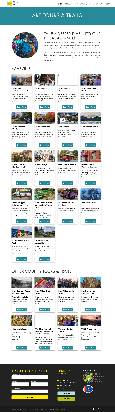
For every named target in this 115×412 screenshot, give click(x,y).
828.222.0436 (65, 385)
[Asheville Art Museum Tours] (68, 92)
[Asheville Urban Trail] (44, 130)
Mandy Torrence (60, 409)
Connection (69, 4)
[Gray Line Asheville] (68, 168)
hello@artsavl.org (66, 389)
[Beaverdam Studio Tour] (90, 130)
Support (107, 4)
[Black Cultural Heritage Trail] (22, 168)
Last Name (34, 381)
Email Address (16, 374)
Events (60, 4)
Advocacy (83, 4)
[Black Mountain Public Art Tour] (90, 294)
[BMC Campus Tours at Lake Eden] (22, 294)
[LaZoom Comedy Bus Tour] (68, 206)
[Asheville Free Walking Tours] (22, 130)
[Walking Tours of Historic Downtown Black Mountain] (44, 332)
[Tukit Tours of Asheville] (44, 244)
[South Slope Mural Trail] (22, 244)
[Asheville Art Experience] (44, 92)
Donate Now (66, 399)
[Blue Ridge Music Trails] (68, 294)
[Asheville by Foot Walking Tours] (90, 92)
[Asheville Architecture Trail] (22, 92)
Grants (91, 4)
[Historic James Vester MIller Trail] (90, 168)
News (76, 4)
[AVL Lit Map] (68, 130)
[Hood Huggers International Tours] (22, 206)
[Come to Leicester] (22, 332)
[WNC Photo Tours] (90, 332)
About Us (99, 4)
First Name (15, 381)
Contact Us (66, 393)
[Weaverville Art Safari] (68, 332)
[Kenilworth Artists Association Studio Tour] (44, 206)
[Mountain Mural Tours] (90, 206)
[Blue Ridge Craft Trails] (44, 294)
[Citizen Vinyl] (44, 168)
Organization (16, 388)
